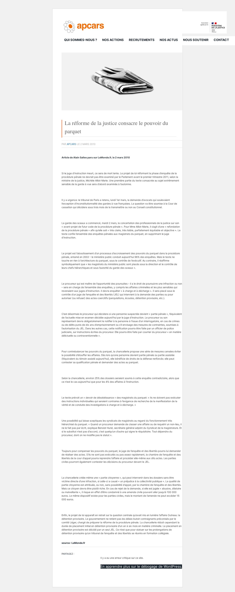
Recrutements (141, 40)
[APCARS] (144, 32)
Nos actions (113, 40)
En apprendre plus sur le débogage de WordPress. (141, 566)
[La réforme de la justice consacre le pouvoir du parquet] (122, 109)
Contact (221, 40)
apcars (71, 144)
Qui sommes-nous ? (80, 40)
